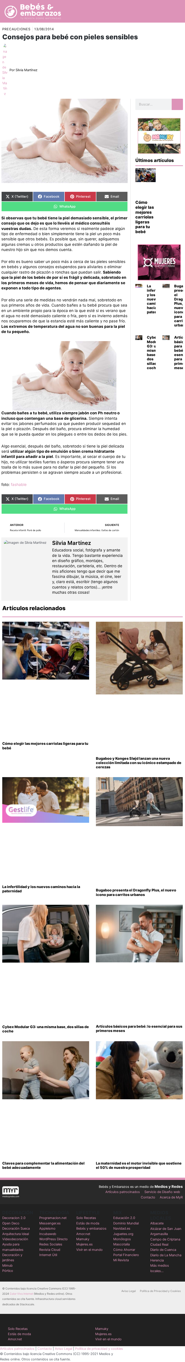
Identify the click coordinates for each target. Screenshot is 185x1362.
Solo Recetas (86, 1218)
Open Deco (10, 1223)
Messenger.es (50, 1223)
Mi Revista (121, 1260)
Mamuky (82, 1239)
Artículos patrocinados (122, 1192)
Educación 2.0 (124, 1218)
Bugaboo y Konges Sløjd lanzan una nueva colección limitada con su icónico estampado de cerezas (138, 762)
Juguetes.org (123, 1234)
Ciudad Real (159, 1244)
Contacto (148, 1197)
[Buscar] (177, 104)
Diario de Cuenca (163, 1250)
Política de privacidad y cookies (99, 1349)
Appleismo (47, 1228)
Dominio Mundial (126, 1223)
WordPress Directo (53, 1239)
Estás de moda (87, 1223)
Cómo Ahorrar (124, 1250)
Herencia (157, 1260)
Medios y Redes (169, 1186)
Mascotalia (121, 1244)
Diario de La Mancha (165, 1255)
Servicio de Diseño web (162, 1192)
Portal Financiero (126, 1255)
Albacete (157, 1223)
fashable (19, 484)
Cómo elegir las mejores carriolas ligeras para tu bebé (144, 217)
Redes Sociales (50, 1244)
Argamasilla (159, 1234)
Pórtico (7, 1271)
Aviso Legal (128, 1291)
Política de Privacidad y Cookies (160, 1291)
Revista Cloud (49, 1250)
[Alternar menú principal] (175, 11)
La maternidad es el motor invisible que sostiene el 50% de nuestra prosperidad (139, 1165)
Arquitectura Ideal (15, 1234)
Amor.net (83, 1234)
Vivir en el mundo (89, 1250)
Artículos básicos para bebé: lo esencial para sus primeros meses (139, 1028)
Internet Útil (48, 1255)
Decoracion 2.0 (13, 1218)
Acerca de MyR (171, 1197)
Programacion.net (53, 1218)
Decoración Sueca (16, 1228)
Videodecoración (15, 1239)
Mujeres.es (84, 1244)
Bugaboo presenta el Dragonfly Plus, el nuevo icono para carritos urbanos (136, 892)
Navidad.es (121, 1228)
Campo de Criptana (165, 1239)
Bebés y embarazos (91, 1228)
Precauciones (16, 29)
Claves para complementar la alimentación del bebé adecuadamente (43, 1165)
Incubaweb (47, 1234)
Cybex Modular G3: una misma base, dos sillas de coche (154, 352)
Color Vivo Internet (21, 1293)
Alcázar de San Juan (165, 1229)
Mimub (7, 1266)
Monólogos (122, 1239)
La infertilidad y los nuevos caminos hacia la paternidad (41, 888)
